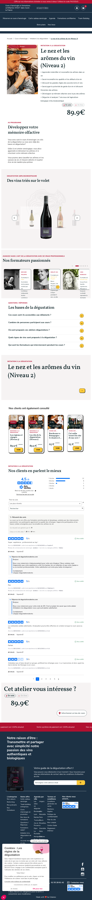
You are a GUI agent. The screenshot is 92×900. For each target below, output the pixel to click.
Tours (41, 820)
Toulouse (37, 820)
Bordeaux (37, 811)
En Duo (80, 105)
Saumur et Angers (54, 278)
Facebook (82, 864)
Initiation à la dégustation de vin (25, 835)
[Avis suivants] (58, 679)
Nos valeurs (11, 799)
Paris (22, 279)
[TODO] (32, 528)
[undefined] (35, 491)
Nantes (36, 817)
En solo (68, 105)
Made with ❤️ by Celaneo (46, 897)
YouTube (82, 869)
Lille (40, 811)
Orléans (42, 836)
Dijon (35, 828)
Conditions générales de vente (52, 803)
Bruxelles (42, 823)
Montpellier (38, 836)
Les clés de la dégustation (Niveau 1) (35, 437)
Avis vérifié (80, 538)
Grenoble (42, 828)
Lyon (35, 814)
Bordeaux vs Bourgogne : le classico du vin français (55, 436)
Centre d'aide (52, 825)
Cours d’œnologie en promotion (25, 812)
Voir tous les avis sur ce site (25, 494)
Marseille (42, 814)
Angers (41, 801)
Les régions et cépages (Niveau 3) (16, 437)
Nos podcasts (12, 805)
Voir (19, 450)
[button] (14, 218)
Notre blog (11, 802)
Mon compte (51, 822)
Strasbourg (83, 279)
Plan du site (51, 820)
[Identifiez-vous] (77, 8)
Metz (41, 831)
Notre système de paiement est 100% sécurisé (50, 727)
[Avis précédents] (33, 679)
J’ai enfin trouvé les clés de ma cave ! (75, 436)
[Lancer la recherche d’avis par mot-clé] (82, 508)
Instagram (82, 874)
